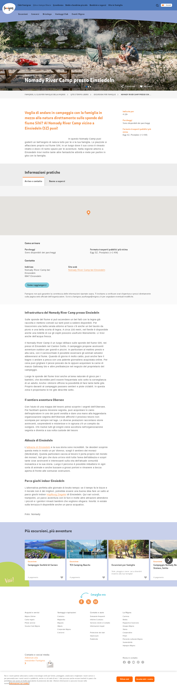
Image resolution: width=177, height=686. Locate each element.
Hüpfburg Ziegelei (56, 494)
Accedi (168, 5)
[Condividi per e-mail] (95, 601)
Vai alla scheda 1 (86, 87)
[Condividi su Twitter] (88, 601)
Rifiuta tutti (124, 679)
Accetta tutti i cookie (144, 679)
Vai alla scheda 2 (88, 86)
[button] (5, 62)
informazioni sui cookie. (19, 683)
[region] (88, 679)
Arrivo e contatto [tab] (33, 181)
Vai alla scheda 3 (90, 86)
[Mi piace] (62, 577)
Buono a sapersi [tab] (57, 181)
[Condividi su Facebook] (81, 601)
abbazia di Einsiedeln (38, 447)
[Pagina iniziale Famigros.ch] (8, 8)
